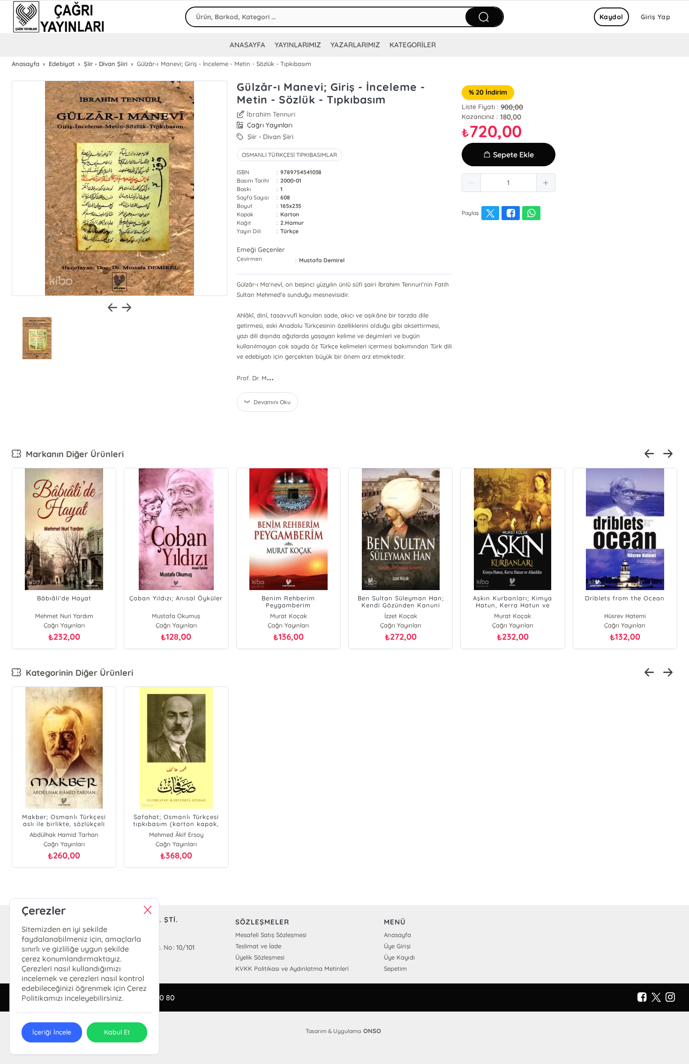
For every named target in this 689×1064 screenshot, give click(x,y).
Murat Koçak (288, 616)
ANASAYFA (247, 44)
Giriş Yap (656, 17)
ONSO (372, 1030)
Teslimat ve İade (258, 946)
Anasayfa (397, 934)
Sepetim (395, 968)
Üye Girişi (397, 946)
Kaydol (611, 17)
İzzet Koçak (400, 616)
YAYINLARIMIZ (298, 44)
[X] (656, 997)
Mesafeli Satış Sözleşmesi (271, 934)
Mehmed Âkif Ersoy (176, 834)
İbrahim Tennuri (271, 114)
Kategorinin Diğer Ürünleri (77, 672)
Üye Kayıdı (399, 957)
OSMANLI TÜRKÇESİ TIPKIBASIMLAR (289, 154)
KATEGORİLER (412, 44)
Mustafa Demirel (321, 260)
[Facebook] (642, 997)
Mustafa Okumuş (176, 616)
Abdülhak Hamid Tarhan (64, 834)
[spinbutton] (508, 182)
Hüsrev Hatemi (625, 616)
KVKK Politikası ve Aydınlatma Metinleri (292, 968)
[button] (471, 183)
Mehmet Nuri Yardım (64, 616)
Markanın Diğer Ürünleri (72, 454)
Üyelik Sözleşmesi (260, 957)
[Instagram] (670, 997)
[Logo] (58, 16)
